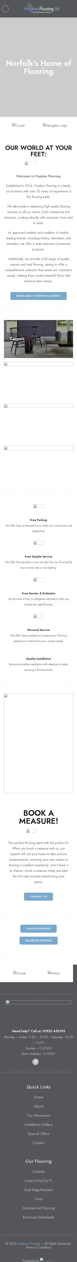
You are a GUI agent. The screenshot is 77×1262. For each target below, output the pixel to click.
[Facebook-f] (35, 1062)
